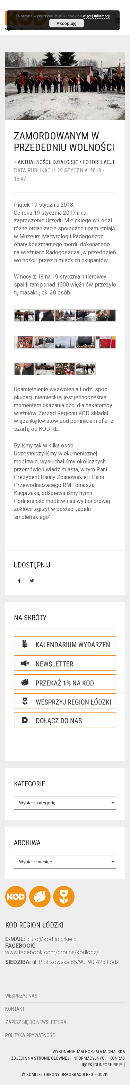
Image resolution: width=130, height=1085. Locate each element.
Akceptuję (67, 23)
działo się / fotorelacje (83, 162)
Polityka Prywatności (31, 1035)
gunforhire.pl (109, 1064)
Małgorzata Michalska (101, 1051)
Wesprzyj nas (21, 996)
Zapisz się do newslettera (36, 1022)
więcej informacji (96, 16)
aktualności (34, 162)
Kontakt (15, 1009)
